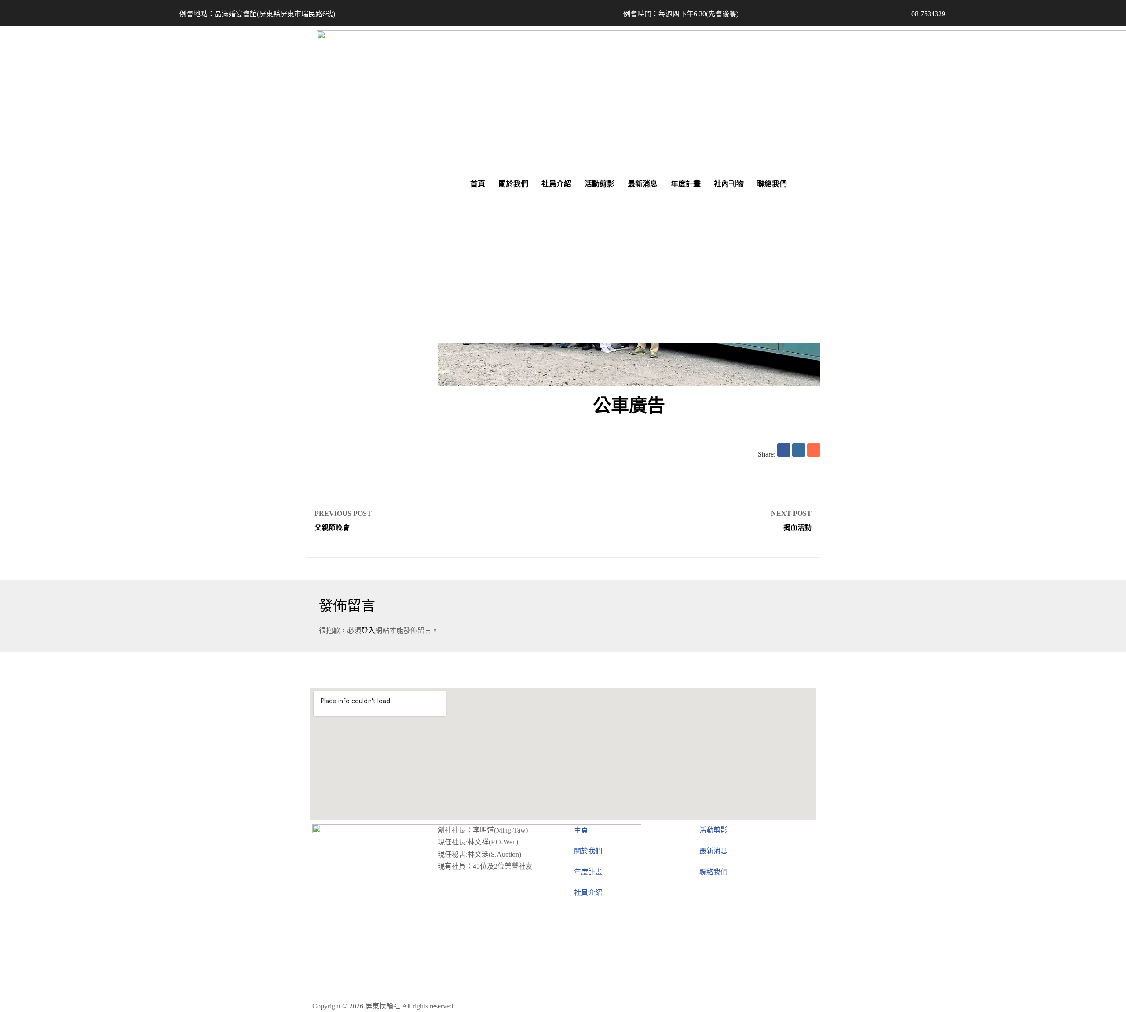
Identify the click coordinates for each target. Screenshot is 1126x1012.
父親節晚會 (434, 518)
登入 (368, 630)
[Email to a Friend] (813, 450)
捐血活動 (691, 518)
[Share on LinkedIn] (798, 450)
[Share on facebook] (783, 450)
